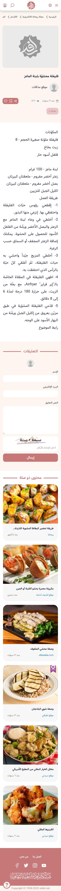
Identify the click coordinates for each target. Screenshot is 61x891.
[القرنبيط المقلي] (30, 805)
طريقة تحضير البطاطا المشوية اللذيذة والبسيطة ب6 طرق (34, 528)
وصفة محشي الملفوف (42, 649)
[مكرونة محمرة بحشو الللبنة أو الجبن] (30, 564)
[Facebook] (17, 865)
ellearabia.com (46, 655)
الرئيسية (52, 16)
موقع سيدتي (48, 775)
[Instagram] (35, 865)
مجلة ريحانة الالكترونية (33, 16)
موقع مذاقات (39, 87)
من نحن (24, 857)
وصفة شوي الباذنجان (43, 709)
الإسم (55, 372)
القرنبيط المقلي (46, 829)
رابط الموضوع (48, 327)
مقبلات (52, 111)
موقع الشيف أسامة (45, 595)
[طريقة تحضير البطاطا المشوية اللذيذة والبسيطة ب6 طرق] (30, 504)
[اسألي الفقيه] (7, 884)
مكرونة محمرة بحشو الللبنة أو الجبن (35, 589)
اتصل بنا (37, 857)
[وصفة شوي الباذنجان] (30, 684)
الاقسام (14, 16)
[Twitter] (26, 865)
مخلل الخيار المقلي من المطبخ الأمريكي (33, 769)
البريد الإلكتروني (50, 387)
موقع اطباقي (48, 715)
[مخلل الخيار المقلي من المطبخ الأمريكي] (30, 745)
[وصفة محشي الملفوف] (30, 624)
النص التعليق (51, 403)
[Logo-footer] (30, 876)
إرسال (30, 457)
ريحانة (51, 534)
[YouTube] (44, 865)
